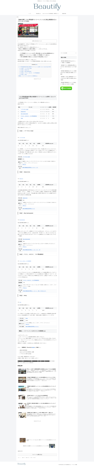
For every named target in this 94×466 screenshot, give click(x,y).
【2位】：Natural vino (24, 69)
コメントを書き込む (37, 454)
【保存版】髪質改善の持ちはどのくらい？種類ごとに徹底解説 (68, 62)
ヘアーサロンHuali (24, 109)
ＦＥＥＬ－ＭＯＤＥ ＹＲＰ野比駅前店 (29, 116)
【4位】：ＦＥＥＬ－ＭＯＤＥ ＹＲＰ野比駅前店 (30, 72)
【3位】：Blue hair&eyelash (25, 71)
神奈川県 (32, 362)
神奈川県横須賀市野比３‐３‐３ (29, 208)
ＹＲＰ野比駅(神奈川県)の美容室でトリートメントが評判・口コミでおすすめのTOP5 (34, 66)
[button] (76, 53)
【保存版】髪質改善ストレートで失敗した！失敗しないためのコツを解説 (68, 83)
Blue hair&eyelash (24, 113)
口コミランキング (26, 362)
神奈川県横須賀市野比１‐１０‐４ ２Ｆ (30, 167)
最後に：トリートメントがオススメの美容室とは (27, 75)
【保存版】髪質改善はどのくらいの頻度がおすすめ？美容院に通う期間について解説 (68, 72)
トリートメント (21, 362)
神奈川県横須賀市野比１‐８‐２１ (32, 326)
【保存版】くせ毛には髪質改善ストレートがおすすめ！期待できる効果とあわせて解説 (68, 78)
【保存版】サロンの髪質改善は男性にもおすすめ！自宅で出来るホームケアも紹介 (68, 67)
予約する (24, 164)
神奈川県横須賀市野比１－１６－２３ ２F (31, 249)
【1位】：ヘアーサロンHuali (26, 68)
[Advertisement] (37, 86)
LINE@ (33, 347)
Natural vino (23, 111)
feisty (22, 118)
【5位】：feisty (23, 74)
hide (36, 64)
